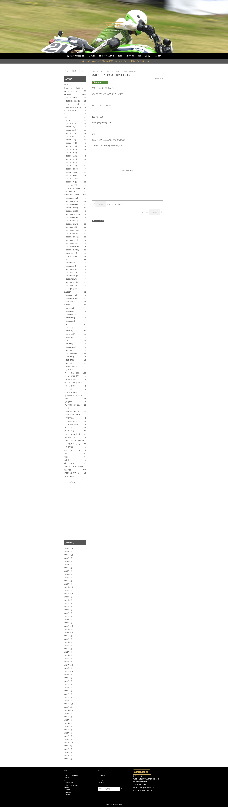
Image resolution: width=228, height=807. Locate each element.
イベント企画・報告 (99, 220)
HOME (65, 770)
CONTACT (68, 792)
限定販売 (67, 778)
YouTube (102, 775)
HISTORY (68, 795)
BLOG (65, 780)
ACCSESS (66, 787)
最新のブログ (69, 782)
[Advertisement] (127, 184)
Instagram (103, 778)
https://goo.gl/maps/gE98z (101, 123)
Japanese (98, 82)
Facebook (103, 773)
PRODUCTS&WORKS (70, 773)
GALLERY (101, 782)
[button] (81, 71)
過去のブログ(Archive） (72, 785)
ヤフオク (100, 780)
